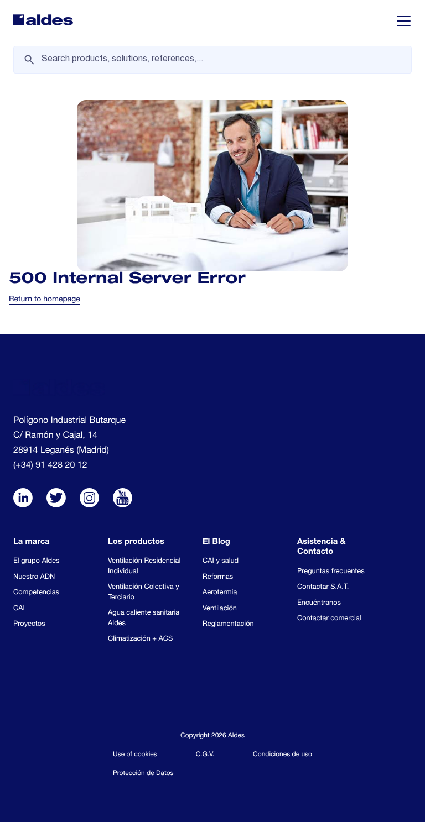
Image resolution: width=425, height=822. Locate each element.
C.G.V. (205, 755)
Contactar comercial (329, 618)
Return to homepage (44, 300)
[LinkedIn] (23, 499)
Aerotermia (220, 592)
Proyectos (29, 624)
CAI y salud (221, 561)
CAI (19, 608)
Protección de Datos (143, 774)
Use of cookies (135, 755)
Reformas (218, 577)
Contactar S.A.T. (323, 587)
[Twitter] (56, 499)
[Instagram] (89, 499)
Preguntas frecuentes (331, 571)
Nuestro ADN (34, 577)
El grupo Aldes (36, 561)
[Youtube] (122, 499)
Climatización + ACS (140, 639)
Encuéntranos (319, 603)
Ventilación (220, 608)
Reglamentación (228, 624)
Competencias (36, 592)
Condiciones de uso (282, 755)
